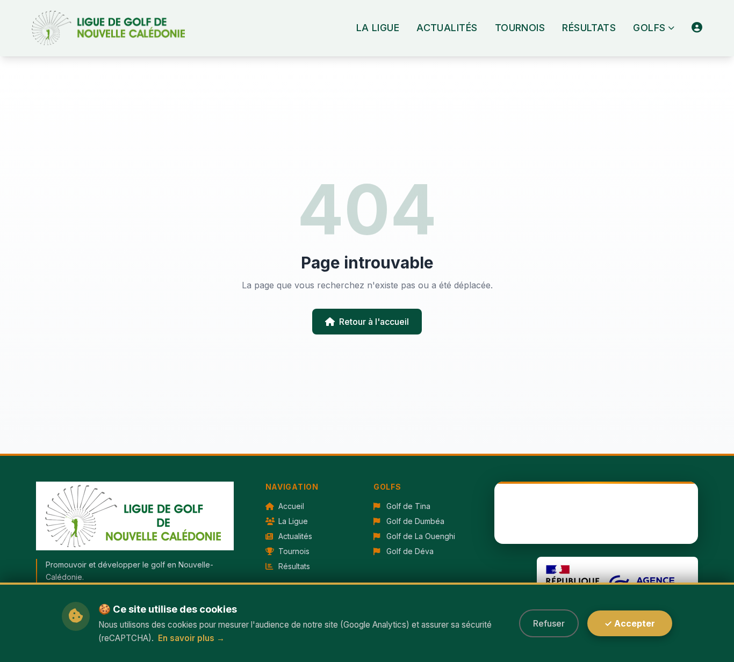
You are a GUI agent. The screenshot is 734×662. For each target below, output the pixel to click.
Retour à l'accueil (374, 321)
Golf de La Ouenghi (419, 536)
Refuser (549, 623)
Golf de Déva (409, 551)
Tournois (520, 27)
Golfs (649, 27)
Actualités (447, 27)
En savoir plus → (191, 638)
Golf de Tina (407, 506)
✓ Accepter (630, 623)
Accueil (290, 506)
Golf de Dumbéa (414, 521)
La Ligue (378, 27)
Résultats (589, 27)
